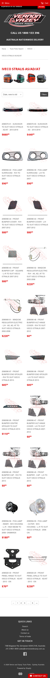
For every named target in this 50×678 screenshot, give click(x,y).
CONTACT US (39, 676)
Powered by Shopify (24, 668)
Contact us (25, 633)
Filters (44, 94)
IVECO (29, 49)
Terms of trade (25, 636)
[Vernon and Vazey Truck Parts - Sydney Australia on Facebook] (25, 654)
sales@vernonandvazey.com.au (32, 648)
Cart (46, 3)
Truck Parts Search (16, 49)
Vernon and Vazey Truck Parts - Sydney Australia (26, 664)
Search (25, 626)
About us (25, 629)
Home (4, 49)
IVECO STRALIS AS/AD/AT (12, 55)
